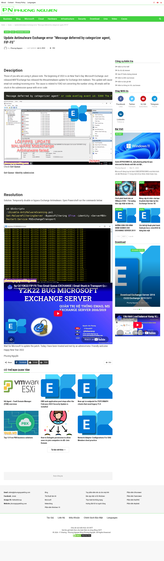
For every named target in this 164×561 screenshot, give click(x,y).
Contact (11, 2)
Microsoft (29, 19)
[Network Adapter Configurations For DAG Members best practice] (95, 423)
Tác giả (50, 517)
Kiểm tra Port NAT (122, 67)
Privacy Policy (20, 2)
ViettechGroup (17, 500)
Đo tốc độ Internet (122, 70)
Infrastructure (67, 19)
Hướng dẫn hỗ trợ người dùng (96, 504)
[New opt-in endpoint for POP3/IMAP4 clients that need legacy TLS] (95, 386)
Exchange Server (23, 32)
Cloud (41, 19)
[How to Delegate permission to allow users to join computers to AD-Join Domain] (58, 423)
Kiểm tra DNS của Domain (124, 78)
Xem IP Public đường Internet (126, 74)
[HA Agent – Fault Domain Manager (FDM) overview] (21, 386)
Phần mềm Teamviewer (134, 496)
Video (114, 19)
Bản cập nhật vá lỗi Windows (95, 496)
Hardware (52, 19)
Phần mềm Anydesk (133, 504)
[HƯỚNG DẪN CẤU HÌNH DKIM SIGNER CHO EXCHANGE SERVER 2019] (125, 215)
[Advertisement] (58, 58)
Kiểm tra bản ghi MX (123, 82)
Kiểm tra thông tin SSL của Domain (127, 85)
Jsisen (14, 496)
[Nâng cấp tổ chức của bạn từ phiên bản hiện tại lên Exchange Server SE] (149, 188)
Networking (49, 504)
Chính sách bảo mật (93, 517)
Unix (106, 19)
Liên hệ (61, 517)
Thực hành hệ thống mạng (94, 500)
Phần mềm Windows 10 (52, 507)
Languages (31, 2)
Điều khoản (74, 517)
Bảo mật (119, 134)
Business (7, 19)
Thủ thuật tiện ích (50, 496)
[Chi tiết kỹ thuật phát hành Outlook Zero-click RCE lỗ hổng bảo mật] (149, 215)
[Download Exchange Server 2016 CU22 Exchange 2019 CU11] (137, 276)
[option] (137, 276)
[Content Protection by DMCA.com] (81, 535)
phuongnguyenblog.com (19, 504)
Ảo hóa (118, 182)
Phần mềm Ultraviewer (134, 492)
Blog (18, 19)
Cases (124, 19)
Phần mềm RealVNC (133, 500)
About (3, 2)
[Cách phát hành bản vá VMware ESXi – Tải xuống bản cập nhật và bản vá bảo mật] (125, 188)
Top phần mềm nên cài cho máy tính (97, 492)
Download (94, 19)
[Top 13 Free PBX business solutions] (21, 423)
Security (82, 19)
